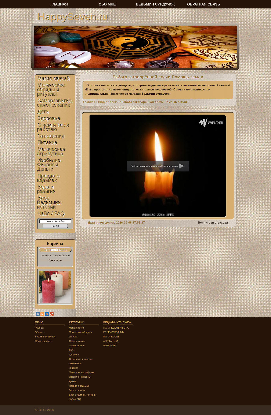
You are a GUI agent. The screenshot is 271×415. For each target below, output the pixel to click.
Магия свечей (54, 78)
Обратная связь (43, 341)
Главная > (90, 102)
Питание (47, 142)
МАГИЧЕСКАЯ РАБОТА (116, 327)
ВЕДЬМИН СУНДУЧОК (155, 4)
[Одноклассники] (42, 314)
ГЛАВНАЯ (59, 4)
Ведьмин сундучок (45, 336)
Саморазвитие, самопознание (55, 103)
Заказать (55, 260)
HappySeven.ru (72, 16)
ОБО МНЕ (107, 4)
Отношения (51, 136)
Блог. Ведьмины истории (49, 202)
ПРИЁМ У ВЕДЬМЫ (113, 332)
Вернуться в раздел (213, 222)
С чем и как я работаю (53, 127)
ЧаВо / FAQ (51, 213)
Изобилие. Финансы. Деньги (49, 164)
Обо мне (39, 332)
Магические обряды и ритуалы (51, 89)
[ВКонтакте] (38, 314)
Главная (39, 327)
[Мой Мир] (47, 314)
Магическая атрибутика (51, 151)
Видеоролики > (109, 102)
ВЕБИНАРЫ (109, 345)
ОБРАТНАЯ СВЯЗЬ (203, 4)
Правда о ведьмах (48, 178)
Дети (43, 112)
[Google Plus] (52, 314)
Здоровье (49, 118)
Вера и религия (46, 189)
